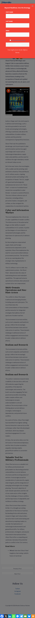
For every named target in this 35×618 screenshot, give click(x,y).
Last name (9, 21)
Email (7, 30)
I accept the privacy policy (18, 40)
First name (9, 12)
